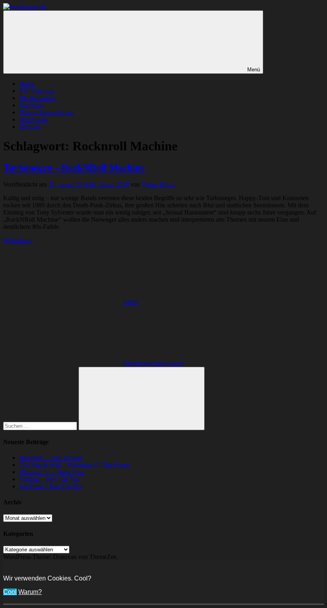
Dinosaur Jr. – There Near (52, 471)
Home (27, 83)
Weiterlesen (17, 240)
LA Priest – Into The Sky (51, 486)
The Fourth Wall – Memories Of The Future (74, 464)
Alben (130, 301)
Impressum (33, 119)
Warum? (30, 591)
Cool (10, 591)
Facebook (31, 105)
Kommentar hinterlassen (153, 363)
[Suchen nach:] (41, 425)
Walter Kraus (158, 184)
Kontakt (29, 126)
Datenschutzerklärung (46, 112)
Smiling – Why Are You (49, 479)
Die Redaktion (37, 97)
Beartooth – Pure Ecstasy (51, 457)
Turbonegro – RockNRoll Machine (74, 167)
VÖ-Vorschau (36, 90)
